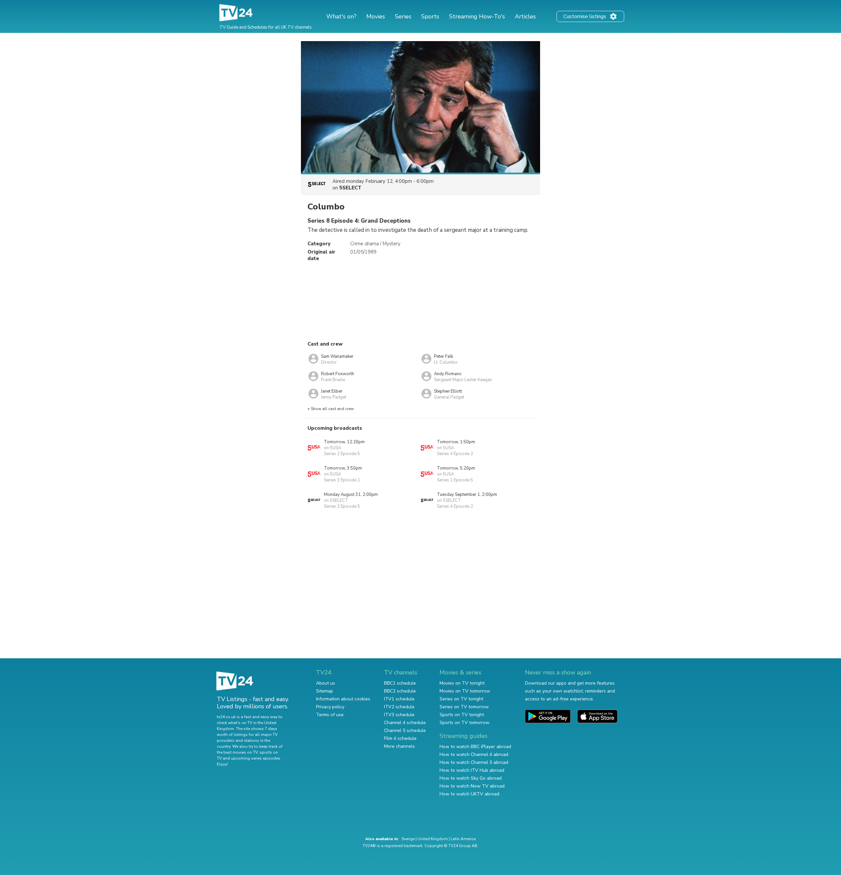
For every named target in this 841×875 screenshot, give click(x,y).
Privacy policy (330, 707)
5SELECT (350, 187)
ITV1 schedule (399, 699)
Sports (430, 16)
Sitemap (324, 691)
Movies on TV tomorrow (465, 691)
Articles (525, 16)
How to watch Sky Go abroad (471, 778)
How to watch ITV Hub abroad (472, 770)
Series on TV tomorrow (464, 707)
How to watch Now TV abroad (472, 786)
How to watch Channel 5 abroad (474, 762)
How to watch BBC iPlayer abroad (475, 746)
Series (403, 16)
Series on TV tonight (461, 699)
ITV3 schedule (399, 715)
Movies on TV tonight (462, 683)
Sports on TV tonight (462, 715)
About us (325, 683)
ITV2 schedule (399, 707)
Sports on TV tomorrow (464, 722)
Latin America (463, 838)
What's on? (341, 16)
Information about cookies (343, 699)
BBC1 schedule (400, 683)
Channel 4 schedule (405, 722)
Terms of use (330, 715)
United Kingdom (433, 838)
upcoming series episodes (255, 758)
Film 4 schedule (400, 738)
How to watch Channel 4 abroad (474, 754)
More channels (399, 746)
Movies (375, 16)
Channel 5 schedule (405, 730)
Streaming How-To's (477, 16)
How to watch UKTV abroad (469, 794)
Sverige (408, 838)
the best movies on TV (237, 752)
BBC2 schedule (400, 691)
